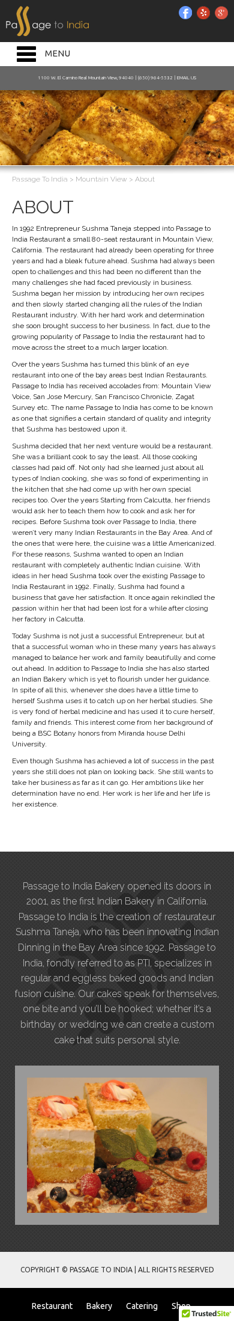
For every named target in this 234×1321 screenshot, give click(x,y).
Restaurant (52, 1306)
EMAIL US (186, 78)
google (221, 12)
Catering (142, 1306)
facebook (185, 12)
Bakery (99, 1306)
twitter (203, 12)
